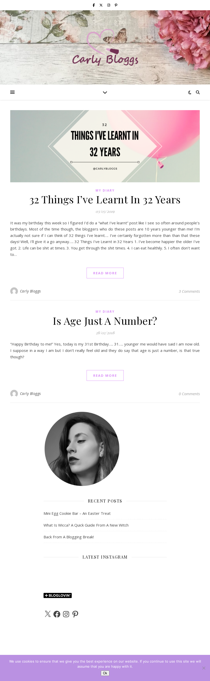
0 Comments (189, 393)
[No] (203, 667)
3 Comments (189, 291)
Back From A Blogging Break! (69, 536)
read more (105, 273)
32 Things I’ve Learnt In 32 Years (105, 199)
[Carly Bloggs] (105, 47)
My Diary (105, 190)
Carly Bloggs (30, 291)
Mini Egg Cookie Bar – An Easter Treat (77, 513)
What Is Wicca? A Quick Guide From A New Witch (86, 525)
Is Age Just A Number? (105, 320)
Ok (105, 673)
